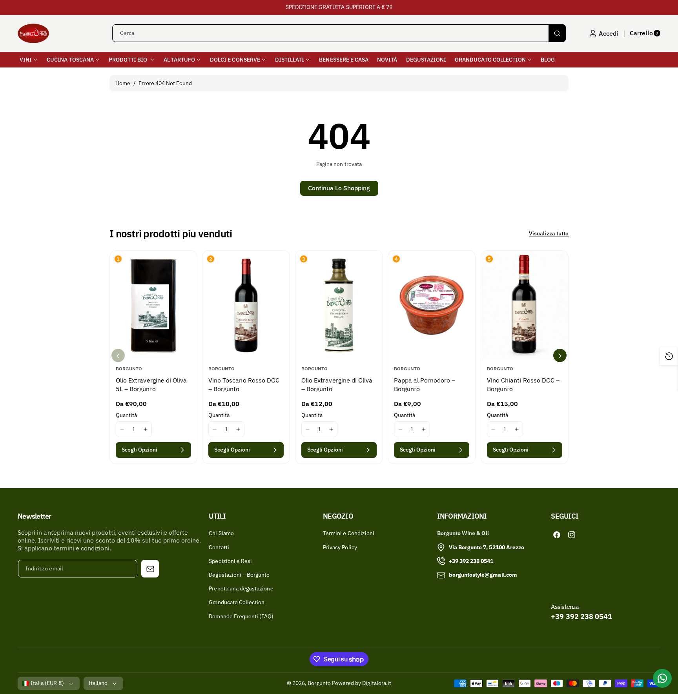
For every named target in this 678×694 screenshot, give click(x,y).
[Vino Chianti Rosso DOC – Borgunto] (524, 305)
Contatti (219, 547)
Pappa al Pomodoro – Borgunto (424, 384)
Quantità (126, 415)
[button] (645, 33)
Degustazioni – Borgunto (239, 574)
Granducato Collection (236, 602)
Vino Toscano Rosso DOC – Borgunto (243, 384)
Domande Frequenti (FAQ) (241, 616)
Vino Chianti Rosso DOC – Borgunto (523, 384)
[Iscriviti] (150, 568)
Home (122, 83)
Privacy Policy (340, 547)
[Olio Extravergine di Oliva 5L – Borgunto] (153, 305)
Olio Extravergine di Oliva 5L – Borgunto (151, 384)
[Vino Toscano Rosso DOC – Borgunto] (246, 305)
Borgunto (319, 683)
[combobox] (339, 33)
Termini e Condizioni (348, 533)
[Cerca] (557, 33)
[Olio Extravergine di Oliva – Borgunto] (339, 305)
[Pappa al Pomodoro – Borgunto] (431, 305)
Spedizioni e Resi (230, 561)
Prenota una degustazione (241, 588)
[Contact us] (662, 678)
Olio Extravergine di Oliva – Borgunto (336, 384)
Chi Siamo (221, 533)
